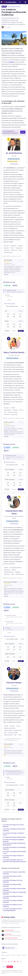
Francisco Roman (14, 682)
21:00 (14, 649)
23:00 (14, 805)
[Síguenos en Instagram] (11, 961)
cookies (3, 973)
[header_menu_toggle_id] (1, 2)
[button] (9, 300)
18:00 (8, 316)
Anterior (7, 330)
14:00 (8, 326)
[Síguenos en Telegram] (17, 961)
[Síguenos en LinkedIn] (8, 961)
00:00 (8, 324)
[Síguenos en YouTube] (14, 961)
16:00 (14, 314)
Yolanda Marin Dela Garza (14, 512)
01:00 (14, 324)
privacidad (19, 972)
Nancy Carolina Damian (14, 352)
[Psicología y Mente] (10, 2)
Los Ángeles (10, 62)
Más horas (21, 311)
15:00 (8, 314)
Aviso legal (14, 972)
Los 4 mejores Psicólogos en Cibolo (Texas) (14, 837)
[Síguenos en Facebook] (2, 961)
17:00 (20, 314)
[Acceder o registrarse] (25, 2)
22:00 (20, 649)
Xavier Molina (7, 27)
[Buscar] (19, 2)
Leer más (6, 274)
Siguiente (20, 330)
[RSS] (20, 961)
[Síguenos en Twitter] (5, 961)
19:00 (14, 316)
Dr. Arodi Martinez (14, 153)
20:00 (20, 316)
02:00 (20, 324)
